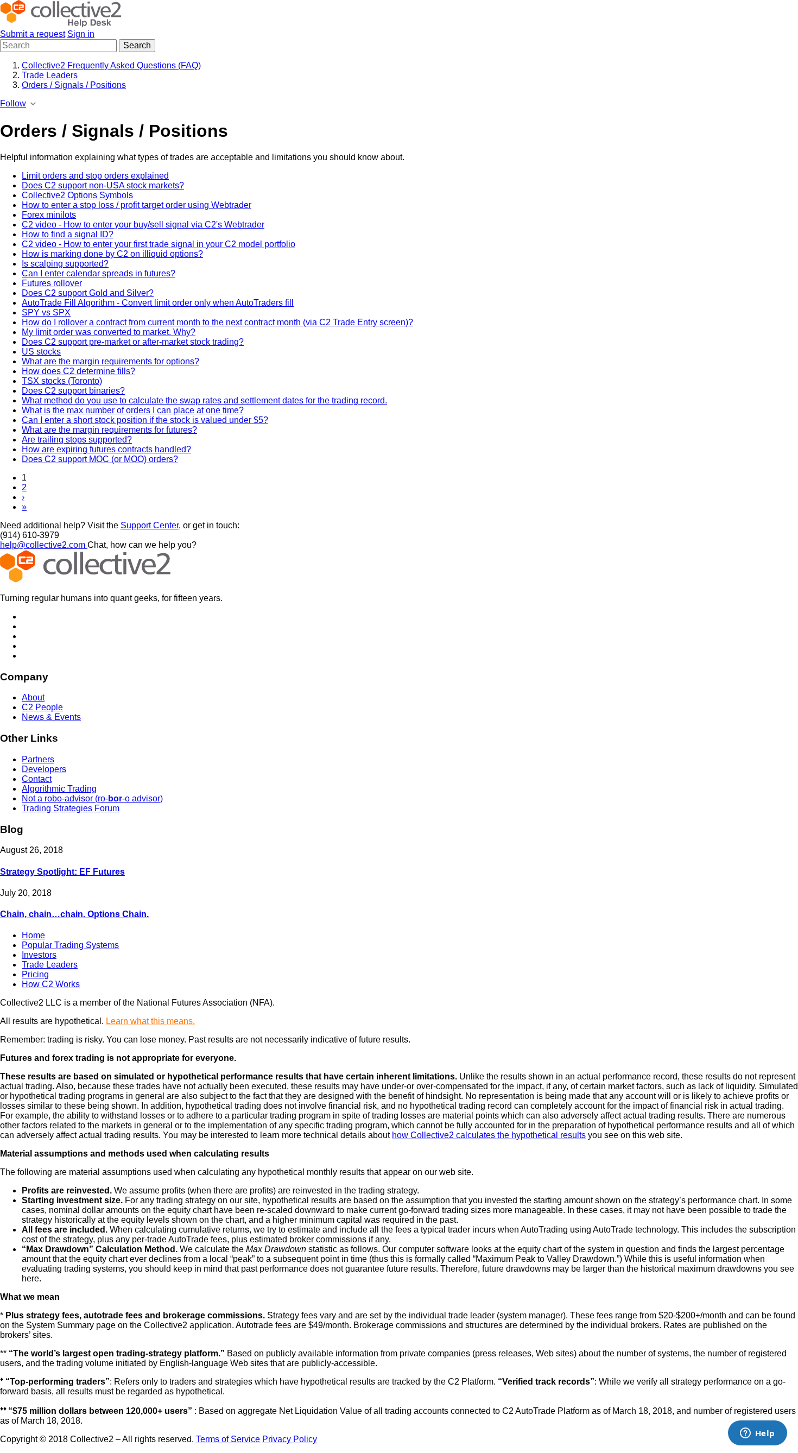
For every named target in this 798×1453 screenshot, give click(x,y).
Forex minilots (49, 214)
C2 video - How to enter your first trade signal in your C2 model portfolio (158, 244)
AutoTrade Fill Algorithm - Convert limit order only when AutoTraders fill (158, 302)
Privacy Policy (289, 1439)
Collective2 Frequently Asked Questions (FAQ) (111, 65)
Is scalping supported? (65, 263)
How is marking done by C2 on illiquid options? (112, 253)
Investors (39, 954)
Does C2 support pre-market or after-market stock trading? (133, 341)
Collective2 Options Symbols (77, 195)
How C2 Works (51, 984)
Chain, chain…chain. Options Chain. (74, 914)
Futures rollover (52, 283)
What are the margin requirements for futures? (109, 429)
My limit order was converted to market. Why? (108, 332)
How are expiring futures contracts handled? (106, 449)
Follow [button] (13, 103)
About (33, 697)
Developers (44, 769)
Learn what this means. (150, 1021)
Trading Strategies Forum (70, 808)
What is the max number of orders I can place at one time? (133, 410)
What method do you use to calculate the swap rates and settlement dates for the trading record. (204, 400)
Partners (38, 759)
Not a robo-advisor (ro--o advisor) (92, 798)
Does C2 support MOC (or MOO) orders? (100, 459)
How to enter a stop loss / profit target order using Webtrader (136, 205)
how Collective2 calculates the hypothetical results (489, 1135)
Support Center (150, 525)
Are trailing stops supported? (77, 439)
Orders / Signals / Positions (74, 85)
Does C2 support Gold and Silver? (88, 293)
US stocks (41, 351)
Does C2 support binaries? (73, 390)
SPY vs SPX (46, 312)
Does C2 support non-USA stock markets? (103, 185)
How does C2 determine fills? (78, 371)
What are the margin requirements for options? (110, 361)
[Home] (60, 24)
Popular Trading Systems (70, 945)
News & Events (51, 717)
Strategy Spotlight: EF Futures (62, 871)
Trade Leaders (50, 75)
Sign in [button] (80, 34)
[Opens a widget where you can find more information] (757, 1434)
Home (33, 935)
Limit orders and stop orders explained (95, 175)
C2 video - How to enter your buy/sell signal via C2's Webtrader (143, 224)
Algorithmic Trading (59, 788)
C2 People (42, 707)
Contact (37, 779)
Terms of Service (228, 1439)
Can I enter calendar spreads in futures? (98, 273)
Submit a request (32, 34)
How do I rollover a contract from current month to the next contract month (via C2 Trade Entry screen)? (217, 322)
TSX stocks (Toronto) (62, 381)
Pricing (35, 974)
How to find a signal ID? (67, 234)
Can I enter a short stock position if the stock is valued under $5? (145, 420)
